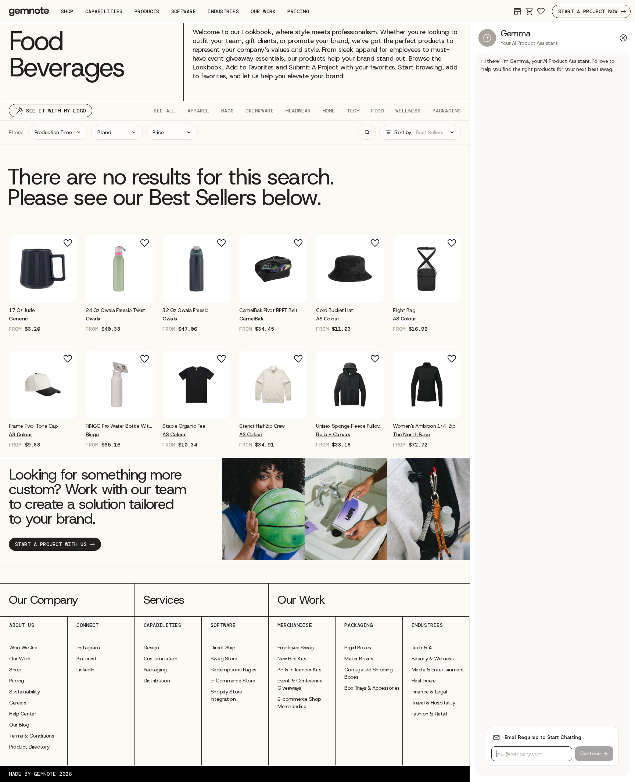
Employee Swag (295, 647)
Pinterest (86, 658)
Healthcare (424, 680)
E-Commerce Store (233, 680)
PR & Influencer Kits (299, 669)
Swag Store (224, 658)
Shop (15, 669)
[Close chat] (623, 38)
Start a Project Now (587, 11)
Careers (17, 702)
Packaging (155, 669)
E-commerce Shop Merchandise (299, 703)
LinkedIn (85, 669)
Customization (160, 658)
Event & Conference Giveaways (299, 684)
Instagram (88, 647)
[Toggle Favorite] (68, 243)
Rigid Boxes (357, 647)
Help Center (22, 713)
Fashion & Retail (429, 713)
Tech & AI (422, 647)
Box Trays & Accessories (371, 688)
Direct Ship (223, 647)
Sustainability (24, 691)
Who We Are (23, 647)
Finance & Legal (429, 691)
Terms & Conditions (31, 735)
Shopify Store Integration (226, 695)
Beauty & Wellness (433, 658)
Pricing (16, 680)
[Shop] (517, 11)
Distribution (157, 680)
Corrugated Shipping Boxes (368, 673)
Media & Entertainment (438, 669)
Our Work (20, 658)
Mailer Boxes (358, 658)
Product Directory (29, 746)
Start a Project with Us (51, 544)
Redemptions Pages (233, 669)
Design (151, 647)
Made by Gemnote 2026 (40, 774)
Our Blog (19, 724)
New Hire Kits (291, 658)
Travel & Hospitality (433, 702)
